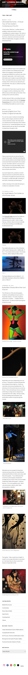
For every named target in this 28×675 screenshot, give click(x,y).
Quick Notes (5, 614)
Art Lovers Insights (14, 2)
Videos (4, 620)
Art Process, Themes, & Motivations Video (13, 635)
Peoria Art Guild (8, 216)
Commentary (5, 608)
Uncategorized (6, 617)
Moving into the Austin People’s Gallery (12, 639)
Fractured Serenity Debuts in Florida (11, 642)
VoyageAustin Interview (8, 632)
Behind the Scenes (7, 605)
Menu (14, 9)
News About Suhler (7, 611)
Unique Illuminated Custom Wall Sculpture (12, 629)
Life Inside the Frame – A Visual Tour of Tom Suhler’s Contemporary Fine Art (12, 24)
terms (22, 666)
